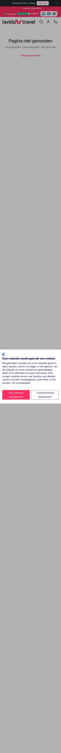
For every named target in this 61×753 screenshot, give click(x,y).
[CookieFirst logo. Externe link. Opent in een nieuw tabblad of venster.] (3, 354)
